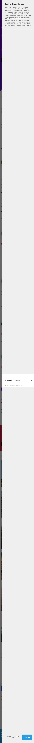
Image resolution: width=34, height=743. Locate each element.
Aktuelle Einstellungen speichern (13, 737)
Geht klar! (27, 737)
